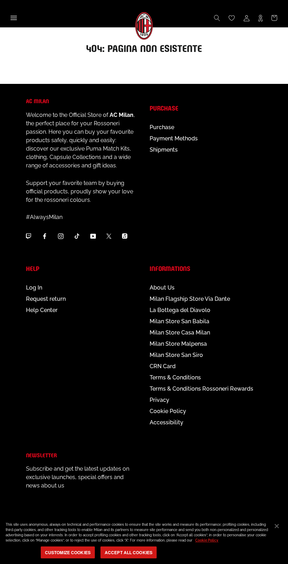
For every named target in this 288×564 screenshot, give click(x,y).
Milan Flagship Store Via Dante (190, 299)
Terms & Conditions (175, 377)
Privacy (159, 400)
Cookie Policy (168, 411)
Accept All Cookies (128, 552)
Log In (34, 287)
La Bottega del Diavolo (180, 310)
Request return (46, 299)
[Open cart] (274, 18)
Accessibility (166, 422)
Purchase (162, 127)
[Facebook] (44, 235)
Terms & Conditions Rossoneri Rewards (201, 388)
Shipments (164, 149)
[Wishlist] (232, 18)
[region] (144, 539)
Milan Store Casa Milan (180, 332)
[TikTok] (77, 235)
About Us (162, 287)
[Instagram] (61, 235)
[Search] (217, 18)
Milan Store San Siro (176, 355)
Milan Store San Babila (179, 321)
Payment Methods (174, 138)
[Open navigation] (14, 18)
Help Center (42, 310)
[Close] (276, 526)
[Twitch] (28, 235)
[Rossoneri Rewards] (260, 18)
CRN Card (163, 366)
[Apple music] (124, 235)
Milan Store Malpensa (178, 343)
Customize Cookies (68, 552)
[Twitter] (108, 235)
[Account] (246, 18)
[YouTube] (93, 235)
